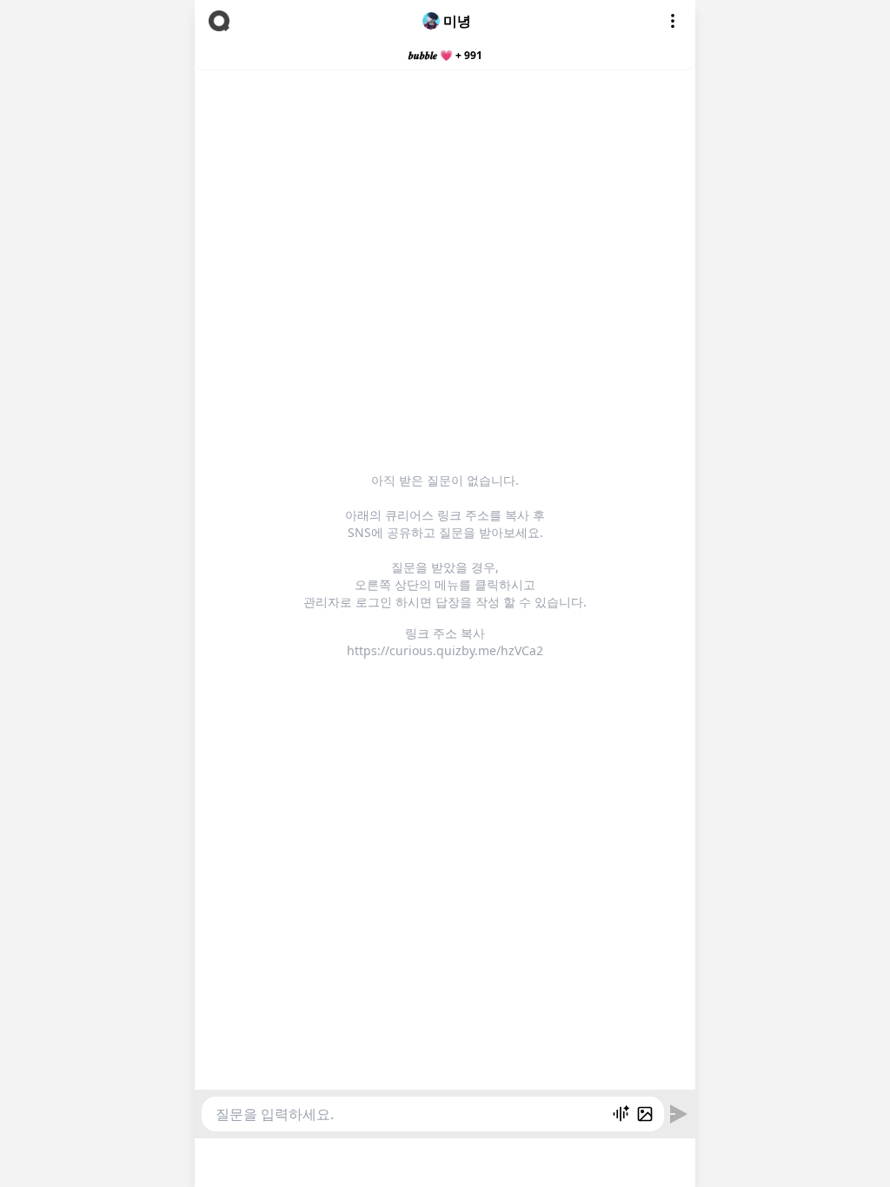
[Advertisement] (445, 1160)
